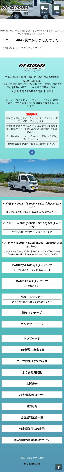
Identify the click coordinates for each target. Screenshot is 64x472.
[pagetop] (58, 467)
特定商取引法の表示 (32, 428)
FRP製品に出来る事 (32, 349)
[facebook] (32, 152)
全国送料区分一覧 (32, 417)
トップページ (32, 338)
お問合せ (32, 383)
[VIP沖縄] (15, 9)
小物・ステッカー (32, 299)
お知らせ (32, 406)
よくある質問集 (32, 372)
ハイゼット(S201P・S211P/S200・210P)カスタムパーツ (32, 248)
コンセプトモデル (32, 324)
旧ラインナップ (32, 312)
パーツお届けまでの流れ (32, 361)
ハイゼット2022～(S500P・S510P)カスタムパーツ (32, 207)
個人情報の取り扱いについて (32, 440)
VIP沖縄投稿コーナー (32, 394)
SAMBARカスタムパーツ (32, 283)
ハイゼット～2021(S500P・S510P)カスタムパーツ (32, 227)
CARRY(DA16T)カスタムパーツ (32, 267)
